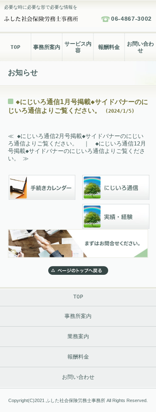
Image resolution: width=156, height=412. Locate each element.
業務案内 (78, 336)
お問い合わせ (140, 47)
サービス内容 (78, 47)
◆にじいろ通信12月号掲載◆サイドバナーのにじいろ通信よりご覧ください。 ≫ (77, 151)
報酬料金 (109, 47)
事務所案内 (46, 47)
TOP (15, 47)
